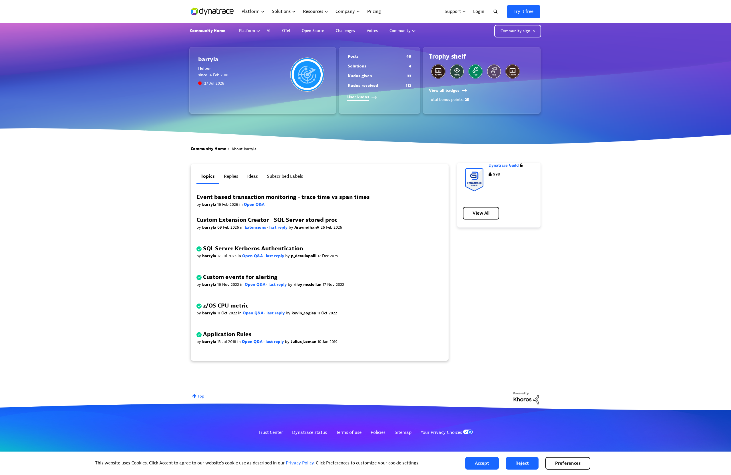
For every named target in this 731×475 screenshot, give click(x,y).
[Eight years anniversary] (438, 71)
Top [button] (201, 396)
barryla (209, 204)
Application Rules (227, 334)
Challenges (345, 30)
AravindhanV (307, 227)
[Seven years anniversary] (512, 71)
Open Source (313, 30)
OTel (286, 30)
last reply (279, 227)
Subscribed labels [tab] (285, 176)
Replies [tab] (231, 176)
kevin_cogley (304, 313)
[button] (482, 463)
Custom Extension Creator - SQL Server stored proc (266, 219)
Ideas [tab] (252, 176)
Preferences (568, 463)
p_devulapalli (304, 256)
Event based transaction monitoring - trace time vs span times (283, 197)
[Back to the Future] (475, 71)
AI (268, 30)
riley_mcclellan (308, 284)
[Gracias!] (494, 71)
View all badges (444, 90)
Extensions (256, 227)
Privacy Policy (300, 463)
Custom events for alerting (240, 277)
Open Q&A (254, 204)
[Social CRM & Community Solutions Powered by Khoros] (526, 398)
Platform (247, 30)
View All (481, 213)
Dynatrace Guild (504, 165)
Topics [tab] (208, 176)
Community (400, 30)
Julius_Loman (304, 341)
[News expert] (457, 71)
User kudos (358, 97)
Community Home (207, 30)
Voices (372, 30)
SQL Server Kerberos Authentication (253, 248)
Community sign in (518, 31)
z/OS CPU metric (225, 305)
